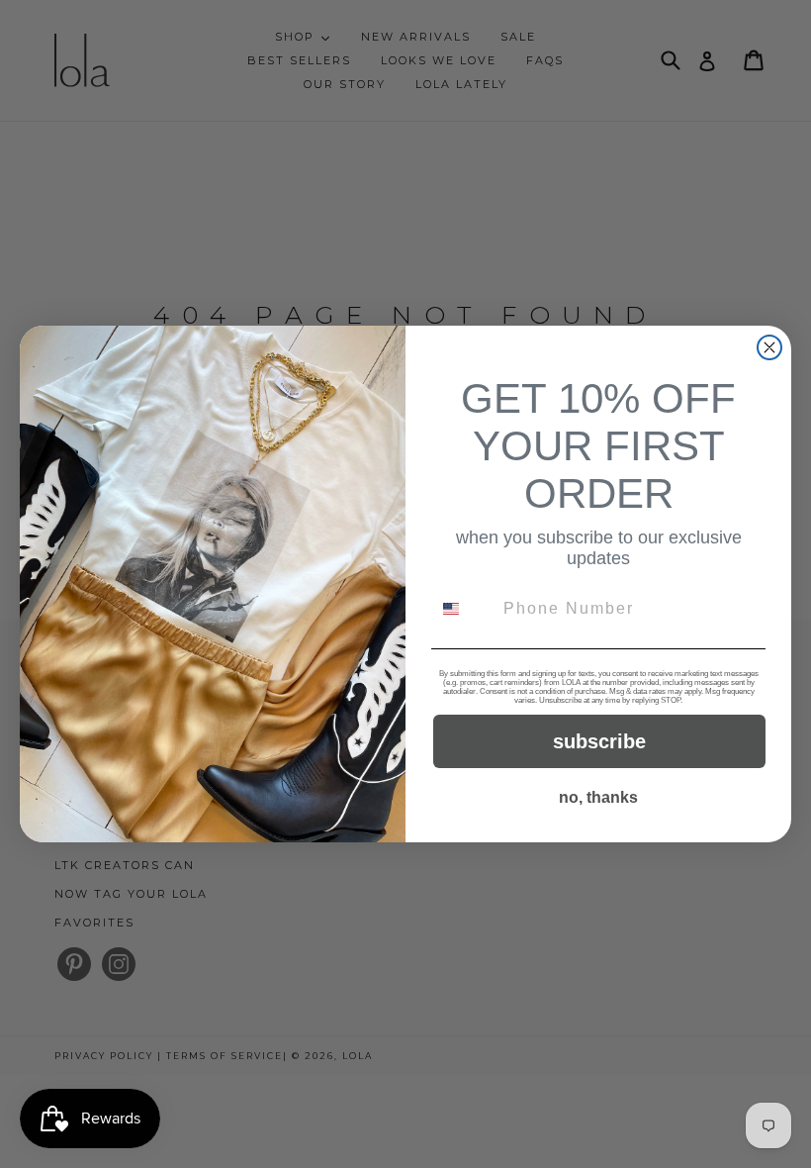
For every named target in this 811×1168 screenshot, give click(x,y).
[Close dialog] (769, 347)
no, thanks (598, 797)
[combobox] (463, 609)
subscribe (599, 741)
